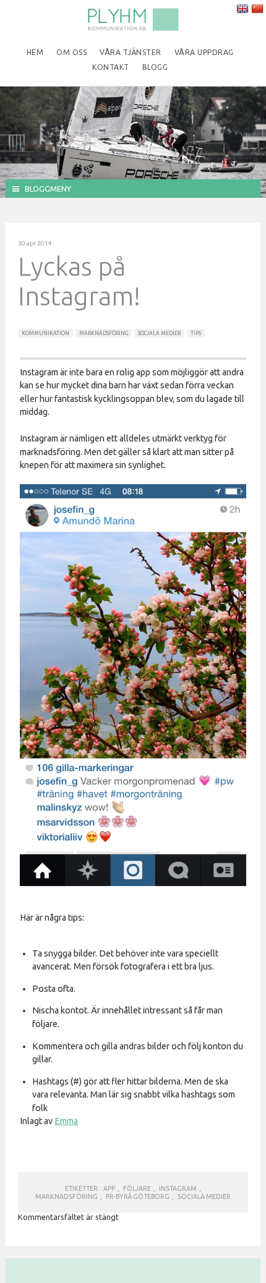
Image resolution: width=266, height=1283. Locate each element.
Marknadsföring (103, 333)
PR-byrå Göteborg (137, 1196)
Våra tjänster (130, 52)
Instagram (178, 1188)
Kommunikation (45, 333)
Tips (196, 333)
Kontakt (110, 67)
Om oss (71, 52)
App (109, 1188)
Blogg (155, 67)
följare (137, 1188)
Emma (66, 1121)
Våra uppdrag (204, 52)
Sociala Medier (159, 333)
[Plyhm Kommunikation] (133, 28)
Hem (35, 52)
